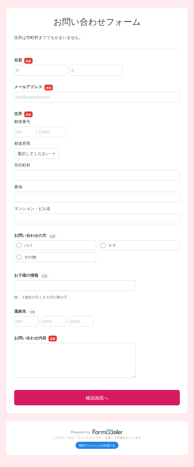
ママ (112, 245)
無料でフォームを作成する (97, 445)
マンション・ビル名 (32, 208)
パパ (28, 245)
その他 (30, 257)
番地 (18, 187)
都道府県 (22, 143)
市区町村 (22, 165)
